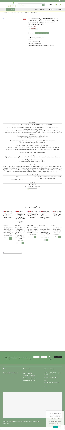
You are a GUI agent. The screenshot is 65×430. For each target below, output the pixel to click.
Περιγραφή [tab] (33, 122)
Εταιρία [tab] (33, 182)
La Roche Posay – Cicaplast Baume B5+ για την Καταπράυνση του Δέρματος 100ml (8, 230)
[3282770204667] (57, 218)
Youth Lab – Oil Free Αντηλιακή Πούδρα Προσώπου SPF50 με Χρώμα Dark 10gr (32, 230)
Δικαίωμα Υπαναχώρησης (30, 378)
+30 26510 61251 (53, 377)
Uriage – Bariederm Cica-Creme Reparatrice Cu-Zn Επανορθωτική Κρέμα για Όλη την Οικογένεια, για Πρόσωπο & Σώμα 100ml (20, 233)
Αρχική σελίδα (6, 12)
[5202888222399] (44, 218)
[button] (10, 238)
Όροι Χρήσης (51, 359)
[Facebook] (59, 1)
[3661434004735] (20, 218)
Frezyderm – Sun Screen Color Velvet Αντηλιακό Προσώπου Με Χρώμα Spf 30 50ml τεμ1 (45, 231)
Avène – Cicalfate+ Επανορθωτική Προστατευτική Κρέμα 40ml (57, 230)
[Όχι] (62, 420)
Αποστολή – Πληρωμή (29, 375)
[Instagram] (61, 1)
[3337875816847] (8, 218)
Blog (36, 9)
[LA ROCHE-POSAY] (32, 193)
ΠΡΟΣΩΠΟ (20, 12)
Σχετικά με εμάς (27, 373)
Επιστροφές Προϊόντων (29, 380)
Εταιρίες (51, 9)
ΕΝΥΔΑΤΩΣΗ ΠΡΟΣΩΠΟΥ (30, 12)
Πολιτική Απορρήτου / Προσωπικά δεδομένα (29, 421)
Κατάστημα (43, 9)
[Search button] (43, 5)
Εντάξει (55, 427)
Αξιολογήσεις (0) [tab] (33, 174)
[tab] (32, 122)
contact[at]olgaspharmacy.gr (51, 382)
